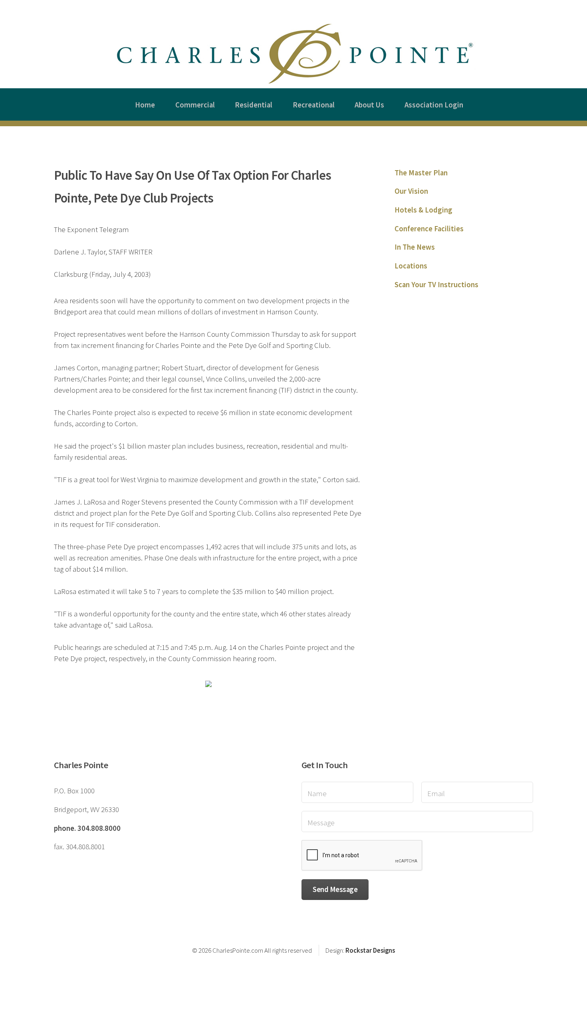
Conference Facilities (429, 228)
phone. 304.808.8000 (87, 828)
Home (145, 104)
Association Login (434, 104)
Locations (411, 265)
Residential (253, 104)
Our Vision (411, 191)
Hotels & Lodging (423, 210)
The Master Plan (421, 172)
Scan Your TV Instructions (436, 284)
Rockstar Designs (370, 950)
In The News (415, 247)
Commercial (195, 104)
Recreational (314, 104)
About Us (369, 104)
